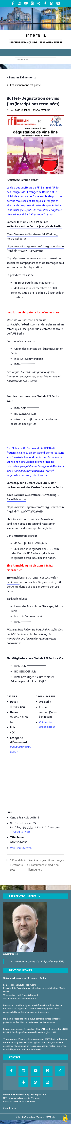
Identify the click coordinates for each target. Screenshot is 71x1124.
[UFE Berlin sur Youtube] (26, 3)
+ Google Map (20, 832)
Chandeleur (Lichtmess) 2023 (18, 865)
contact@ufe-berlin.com (22, 324)
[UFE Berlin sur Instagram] (19, 3)
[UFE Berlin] (35, 28)
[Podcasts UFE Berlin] (45, 3)
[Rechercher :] (35, 59)
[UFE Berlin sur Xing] (39, 3)
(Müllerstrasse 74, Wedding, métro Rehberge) (32, 236)
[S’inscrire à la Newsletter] (58, 3)
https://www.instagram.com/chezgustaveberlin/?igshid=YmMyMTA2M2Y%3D (35, 248)
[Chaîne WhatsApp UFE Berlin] (51, 3)
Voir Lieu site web (21, 848)
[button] (66, 52)
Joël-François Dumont (27, 995)
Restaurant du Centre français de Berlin (36, 226)
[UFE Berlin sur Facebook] (13, 3)
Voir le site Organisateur (47, 724)
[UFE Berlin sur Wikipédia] (32, 3)
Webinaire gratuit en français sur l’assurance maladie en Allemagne (45, 865)
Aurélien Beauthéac (27, 998)
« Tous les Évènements (21, 77)
